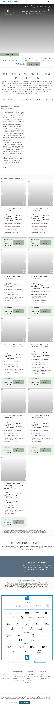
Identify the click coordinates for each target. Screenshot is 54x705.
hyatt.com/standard (40, 662)
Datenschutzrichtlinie (14, 699)
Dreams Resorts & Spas (13, 5)
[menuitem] (19, 674)
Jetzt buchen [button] (18, 242)
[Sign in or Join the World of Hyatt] (49, 2)
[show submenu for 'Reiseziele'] (36, 11)
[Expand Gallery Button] (24, 203)
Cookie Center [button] (30, 680)
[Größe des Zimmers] (15, 217)
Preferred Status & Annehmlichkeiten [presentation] (31, 100)
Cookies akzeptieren (24, 702)
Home (6, 5)
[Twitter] (24, 682)
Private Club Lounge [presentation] (9, 100)
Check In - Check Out (32, 60)
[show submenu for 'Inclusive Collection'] (28, 6)
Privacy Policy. (23, 699)
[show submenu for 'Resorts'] (27, 11)
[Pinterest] (25, 682)
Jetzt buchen (33, 64)
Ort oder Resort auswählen (10, 60)
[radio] (9, 54)
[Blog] (29, 682)
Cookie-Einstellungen (12, 702)
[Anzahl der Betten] (5, 217)
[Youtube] (27, 682)
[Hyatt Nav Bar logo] (11, 2)
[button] (2, 193)
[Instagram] (30, 682)
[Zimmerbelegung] (15, 223)
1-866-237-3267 (49, 8)
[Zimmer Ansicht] (5, 223)
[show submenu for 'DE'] (45, 6)
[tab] (10, 100)
